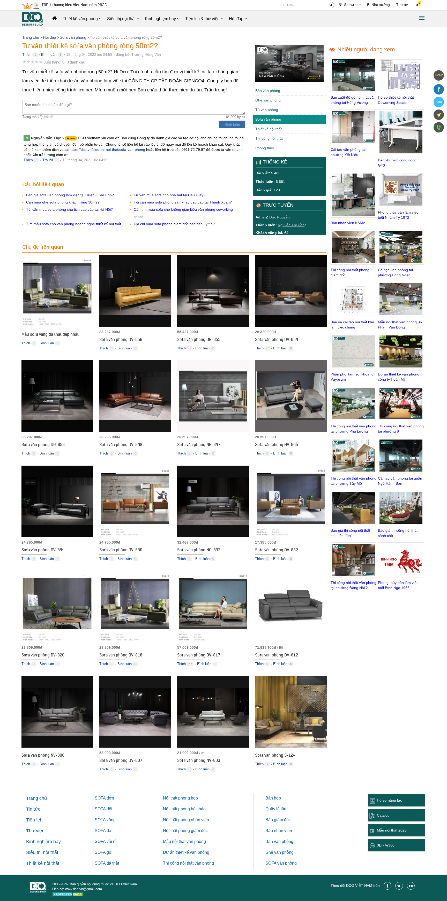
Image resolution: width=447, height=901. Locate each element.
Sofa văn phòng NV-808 (42, 756)
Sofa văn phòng (268, 119)
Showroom (352, 5)
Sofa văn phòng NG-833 (198, 550)
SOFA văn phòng (281, 863)
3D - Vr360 (385, 845)
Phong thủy (264, 148)
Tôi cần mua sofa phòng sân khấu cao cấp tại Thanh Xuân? (183, 202)
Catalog (383, 815)
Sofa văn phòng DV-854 (276, 340)
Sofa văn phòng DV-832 (276, 550)
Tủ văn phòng (266, 110)
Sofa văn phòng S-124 (275, 756)
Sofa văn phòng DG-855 (198, 340)
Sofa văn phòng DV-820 (42, 656)
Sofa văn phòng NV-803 (198, 761)
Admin (71, 138)
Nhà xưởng (380, 5)
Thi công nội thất (269, 138)
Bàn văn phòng (267, 91)
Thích (27, 54)
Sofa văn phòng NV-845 (276, 445)
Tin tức (402, 5)
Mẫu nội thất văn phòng (184, 841)
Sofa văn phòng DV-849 (120, 445)
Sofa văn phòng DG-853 (43, 445)
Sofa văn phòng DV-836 (120, 550)
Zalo (439, 102)
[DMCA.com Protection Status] (68, 895)
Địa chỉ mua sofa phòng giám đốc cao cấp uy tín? (174, 224)
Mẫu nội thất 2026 (392, 830)
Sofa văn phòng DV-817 (198, 656)
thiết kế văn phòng (192, 852)
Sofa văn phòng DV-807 (120, 761)
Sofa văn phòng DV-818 (120, 656)
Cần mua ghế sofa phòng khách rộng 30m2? (63, 202)
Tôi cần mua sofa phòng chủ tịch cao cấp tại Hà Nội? (69, 209)
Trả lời (47, 160)
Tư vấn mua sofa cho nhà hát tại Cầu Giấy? (169, 195)
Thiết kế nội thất (268, 129)
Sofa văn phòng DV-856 (120, 340)
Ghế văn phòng (268, 100)
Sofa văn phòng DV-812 (276, 656)
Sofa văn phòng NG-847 (198, 445)
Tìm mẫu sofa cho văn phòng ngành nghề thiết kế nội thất (73, 224)
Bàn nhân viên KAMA (348, 223)
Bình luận (49, 54)
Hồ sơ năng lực (389, 800)
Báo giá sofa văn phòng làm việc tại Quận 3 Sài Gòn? (70, 195)
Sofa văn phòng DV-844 (42, 550)
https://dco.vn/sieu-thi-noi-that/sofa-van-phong (107, 149)
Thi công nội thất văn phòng (188, 863)
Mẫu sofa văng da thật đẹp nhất (50, 335)
